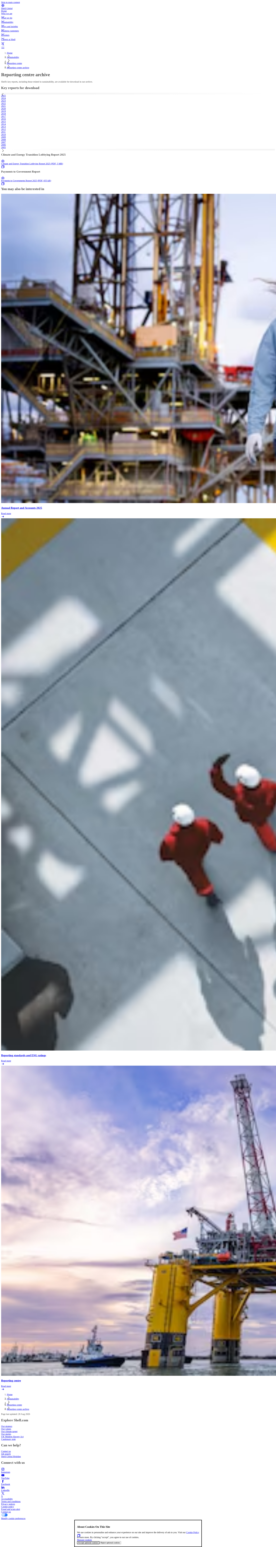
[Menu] (138, 47)
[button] (138, 14)
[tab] (138, 95)
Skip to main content (10, 2)
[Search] (138, 44)
